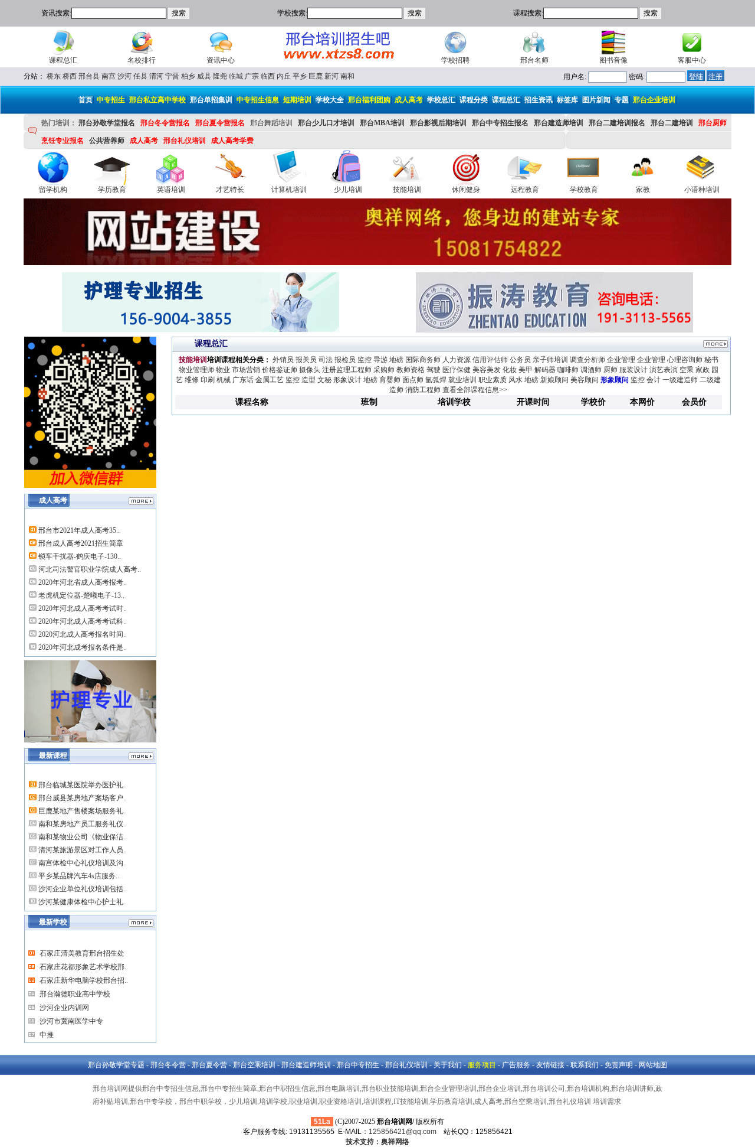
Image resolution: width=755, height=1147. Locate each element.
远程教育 (525, 189)
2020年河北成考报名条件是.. (82, 647)
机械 (223, 380)
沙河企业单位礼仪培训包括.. (82, 889)
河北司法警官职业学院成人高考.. (89, 569)
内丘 (284, 76)
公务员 (520, 360)
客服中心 (692, 60)
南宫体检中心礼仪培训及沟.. (82, 863)
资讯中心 (220, 60)
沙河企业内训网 (64, 1007)
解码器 (545, 370)
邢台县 (89, 76)
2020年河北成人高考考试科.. (82, 621)
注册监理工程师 (347, 370)
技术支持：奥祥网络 (377, 1142)
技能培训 (407, 189)
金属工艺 (269, 380)
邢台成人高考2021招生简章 (80, 543)
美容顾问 (584, 380)
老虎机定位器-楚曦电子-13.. (81, 595)
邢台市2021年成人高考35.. (79, 530)
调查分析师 (587, 360)
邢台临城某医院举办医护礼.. (82, 785)
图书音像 (613, 60)
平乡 (300, 76)
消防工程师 (423, 390)
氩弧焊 (436, 380)
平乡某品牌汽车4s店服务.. (78, 876)
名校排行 (141, 60)
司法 (326, 360)
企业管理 (621, 360)
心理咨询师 (685, 360)
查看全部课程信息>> (474, 390)
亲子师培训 (550, 360)
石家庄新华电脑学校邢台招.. (84, 980)
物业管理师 (196, 370)
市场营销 (246, 370)
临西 (268, 76)
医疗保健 (456, 370)
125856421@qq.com (402, 1132)
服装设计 (633, 370)
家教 (643, 189)
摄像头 (309, 370)
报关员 (306, 360)
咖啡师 (568, 370)
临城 (236, 76)
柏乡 (188, 76)
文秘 (324, 380)
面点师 (413, 380)
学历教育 (112, 189)
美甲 (525, 370)
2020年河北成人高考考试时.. (82, 608)
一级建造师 (680, 380)
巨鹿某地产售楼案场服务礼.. (82, 811)
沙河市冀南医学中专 (71, 1021)
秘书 (711, 360)
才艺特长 (230, 189)
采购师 (384, 370)
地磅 (396, 360)
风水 (515, 380)
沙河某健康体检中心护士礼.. (82, 902)
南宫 (108, 76)
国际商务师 (423, 360)
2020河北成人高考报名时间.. (82, 634)
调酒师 (591, 370)
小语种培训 (702, 189)
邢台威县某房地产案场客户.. (82, 798)
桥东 (54, 76)
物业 (223, 370)
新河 (331, 76)
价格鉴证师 (279, 370)
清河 (156, 76)
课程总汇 (63, 60)
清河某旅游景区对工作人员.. (82, 850)
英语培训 (171, 189)
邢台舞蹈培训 (271, 123)
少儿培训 (348, 189)
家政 (702, 370)
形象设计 (347, 380)
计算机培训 (289, 189)
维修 (192, 380)
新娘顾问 (554, 380)
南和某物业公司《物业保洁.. (82, 837)
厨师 (610, 370)
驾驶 (433, 370)
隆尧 (220, 76)
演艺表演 (663, 370)
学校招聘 (455, 60)
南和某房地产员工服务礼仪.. (82, 824)
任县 (140, 76)
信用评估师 (490, 360)
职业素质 (492, 380)
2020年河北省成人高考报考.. (82, 582)
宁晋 (172, 76)
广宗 (252, 76)
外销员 (283, 360)
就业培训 (462, 380)
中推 (47, 1035)
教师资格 (410, 370)
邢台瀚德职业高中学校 (75, 994)
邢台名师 (534, 60)
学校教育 (584, 189)
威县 (204, 76)
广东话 (243, 380)
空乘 (687, 370)
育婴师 (390, 380)
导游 (380, 360)
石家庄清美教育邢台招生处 (82, 953)
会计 (653, 380)
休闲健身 (466, 189)
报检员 (345, 360)
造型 (308, 380)
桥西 (70, 76)
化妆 (510, 370)
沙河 (124, 76)
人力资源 (456, 360)
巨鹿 (315, 76)
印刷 (208, 380)
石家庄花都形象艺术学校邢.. (84, 967)
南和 (347, 76)
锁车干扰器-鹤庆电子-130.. (79, 556)
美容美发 (486, 370)
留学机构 (53, 189)
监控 (364, 360)
